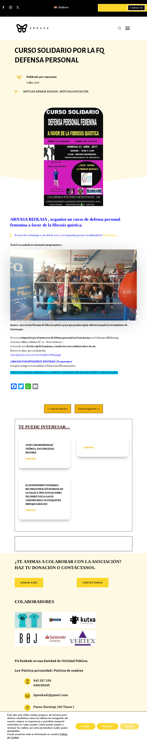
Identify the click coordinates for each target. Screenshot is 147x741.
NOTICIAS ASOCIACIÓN (74, 91)
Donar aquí (28, 582)
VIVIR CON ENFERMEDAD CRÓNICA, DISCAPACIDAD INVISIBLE (39, 449)
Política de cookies (68, 670)
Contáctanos (92, 582)
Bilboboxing (109, 235)
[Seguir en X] (18, 7)
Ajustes (129, 726)
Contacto (136, 7)
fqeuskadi (50, 76)
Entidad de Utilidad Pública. (66, 661)
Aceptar (85, 726)
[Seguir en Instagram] (10, 7)
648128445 (41, 685)
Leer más (30, 458)
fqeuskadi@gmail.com (50, 695)
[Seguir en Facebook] (3, 7)
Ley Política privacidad (33, 670)
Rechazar (107, 726)
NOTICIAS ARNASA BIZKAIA (40, 91)
